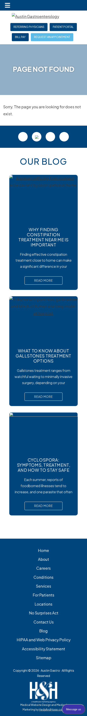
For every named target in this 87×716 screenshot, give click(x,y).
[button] (7, 5)
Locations (43, 604)
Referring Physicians (29, 27)
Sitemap (43, 657)
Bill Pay (20, 37)
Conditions (43, 577)
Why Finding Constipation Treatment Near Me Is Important (43, 237)
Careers (43, 568)
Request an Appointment (52, 37)
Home (43, 550)
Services (43, 586)
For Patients (43, 594)
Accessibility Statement (43, 648)
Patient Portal (63, 27)
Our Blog (43, 161)
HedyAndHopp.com (51, 709)
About (43, 559)
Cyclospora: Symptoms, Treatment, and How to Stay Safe (43, 465)
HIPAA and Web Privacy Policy (44, 639)
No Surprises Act (43, 612)
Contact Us (44, 622)
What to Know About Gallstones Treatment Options (43, 355)
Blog (43, 630)
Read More (43, 280)
